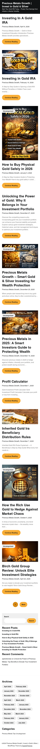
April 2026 (7, 686)
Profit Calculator (15, 381)
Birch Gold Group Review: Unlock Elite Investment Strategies (19, 570)
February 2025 (9, 705)
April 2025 (7, 700)
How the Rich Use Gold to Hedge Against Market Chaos (20, 509)
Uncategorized (20, 734)
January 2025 (23, 705)
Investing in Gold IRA (19, 78)
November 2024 (25, 709)
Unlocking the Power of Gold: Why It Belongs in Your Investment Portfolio (18, 202)
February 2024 (9, 718)
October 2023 (8, 723)
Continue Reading (11, 42)
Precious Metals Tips (9, 734)
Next (23, 604)
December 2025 (23, 691)
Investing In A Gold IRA (17, 20)
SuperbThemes (27, 746)
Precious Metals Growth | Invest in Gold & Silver (17, 5)
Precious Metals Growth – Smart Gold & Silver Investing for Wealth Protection (18, 278)
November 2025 (9, 696)
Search (6, 617)
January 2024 (23, 718)
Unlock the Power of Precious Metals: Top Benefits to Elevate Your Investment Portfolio (19, 662)
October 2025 (24, 696)
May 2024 (7, 714)
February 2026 (21, 686)
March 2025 (20, 700)
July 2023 (21, 723)
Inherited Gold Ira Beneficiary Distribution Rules (16, 432)
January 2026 (8, 691)
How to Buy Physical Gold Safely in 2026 (18, 166)
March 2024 (20, 714)
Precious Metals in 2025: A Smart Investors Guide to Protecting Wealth (16, 345)
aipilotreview (6, 659)
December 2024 (9, 709)
